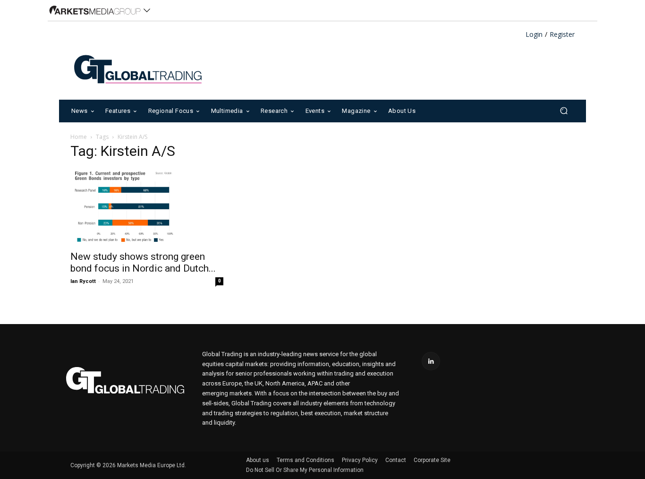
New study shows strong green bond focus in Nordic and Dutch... (143, 262)
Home (78, 137)
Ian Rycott (83, 281)
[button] (563, 111)
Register (562, 35)
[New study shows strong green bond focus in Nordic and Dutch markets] (146, 207)
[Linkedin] (431, 361)
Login (534, 35)
